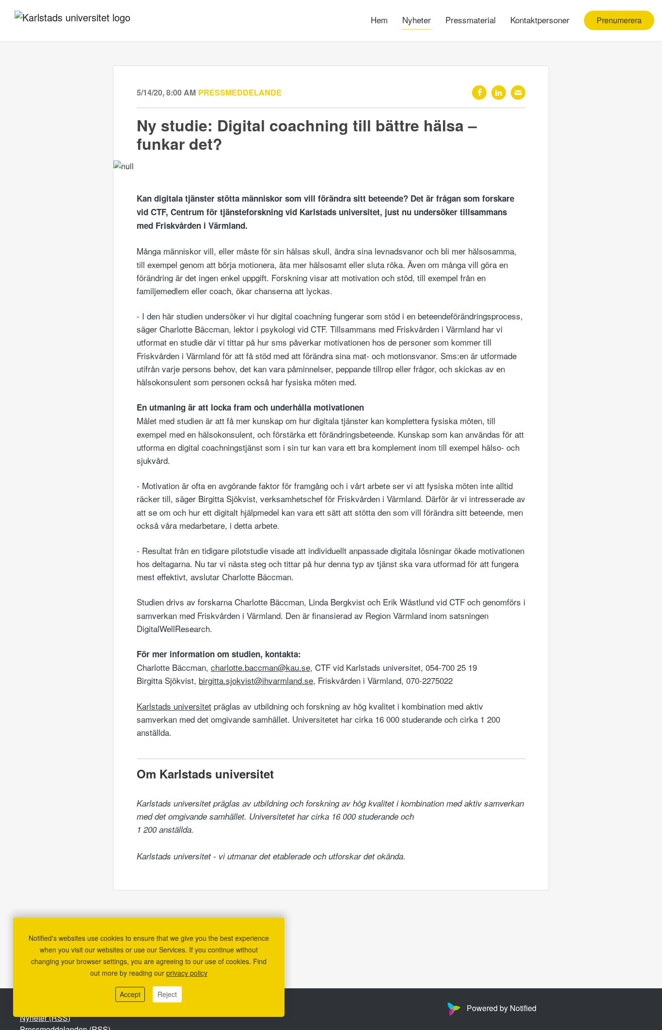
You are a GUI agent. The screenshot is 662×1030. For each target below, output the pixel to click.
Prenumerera (619, 20)
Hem (379, 20)
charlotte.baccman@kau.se (260, 667)
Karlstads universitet (174, 706)
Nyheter (416, 20)
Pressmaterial (470, 20)
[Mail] (518, 92)
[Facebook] (479, 92)
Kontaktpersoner (539, 20)
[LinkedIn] (498, 92)
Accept (130, 994)
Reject (167, 994)
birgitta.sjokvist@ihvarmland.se (256, 680)
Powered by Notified (501, 1008)
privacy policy (186, 973)
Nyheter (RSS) (45, 1017)
